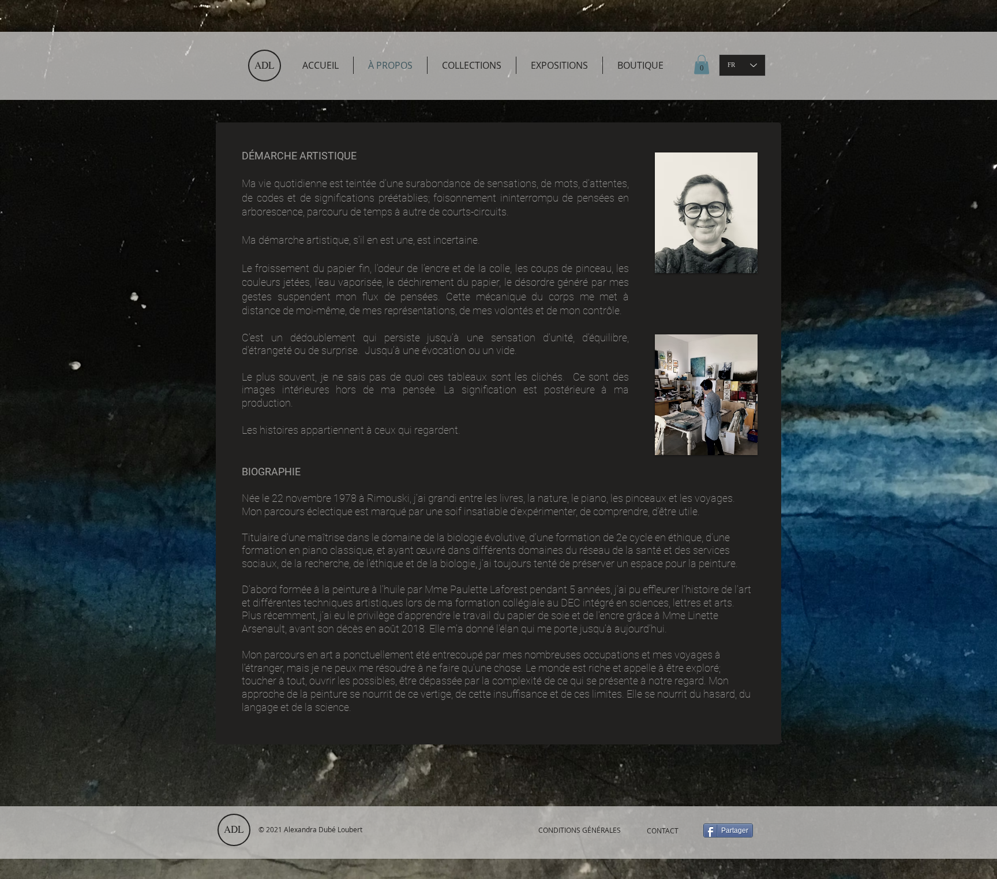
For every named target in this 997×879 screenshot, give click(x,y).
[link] (702, 64)
